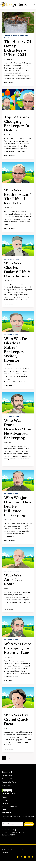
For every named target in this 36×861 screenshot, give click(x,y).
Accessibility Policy (9, 782)
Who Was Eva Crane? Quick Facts (16, 719)
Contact (5, 800)
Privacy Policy (7, 776)
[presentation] (18, 22)
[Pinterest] (25, 856)
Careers (5, 803)
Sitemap (5, 810)
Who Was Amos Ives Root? (13, 579)
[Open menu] (34, 4)
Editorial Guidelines (9, 807)
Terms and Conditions (11, 779)
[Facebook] (17, 856)
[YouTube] (32, 856)
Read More (9, 82)
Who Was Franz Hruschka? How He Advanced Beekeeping (18, 429)
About (4, 797)
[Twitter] (21, 856)
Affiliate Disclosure (9, 785)
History (7, 35)
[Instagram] (28, 856)
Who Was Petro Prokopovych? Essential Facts (17, 648)
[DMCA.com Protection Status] (18, 790)
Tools (6, 37)
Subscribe (29, 824)
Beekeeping (15, 35)
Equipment (24, 35)
